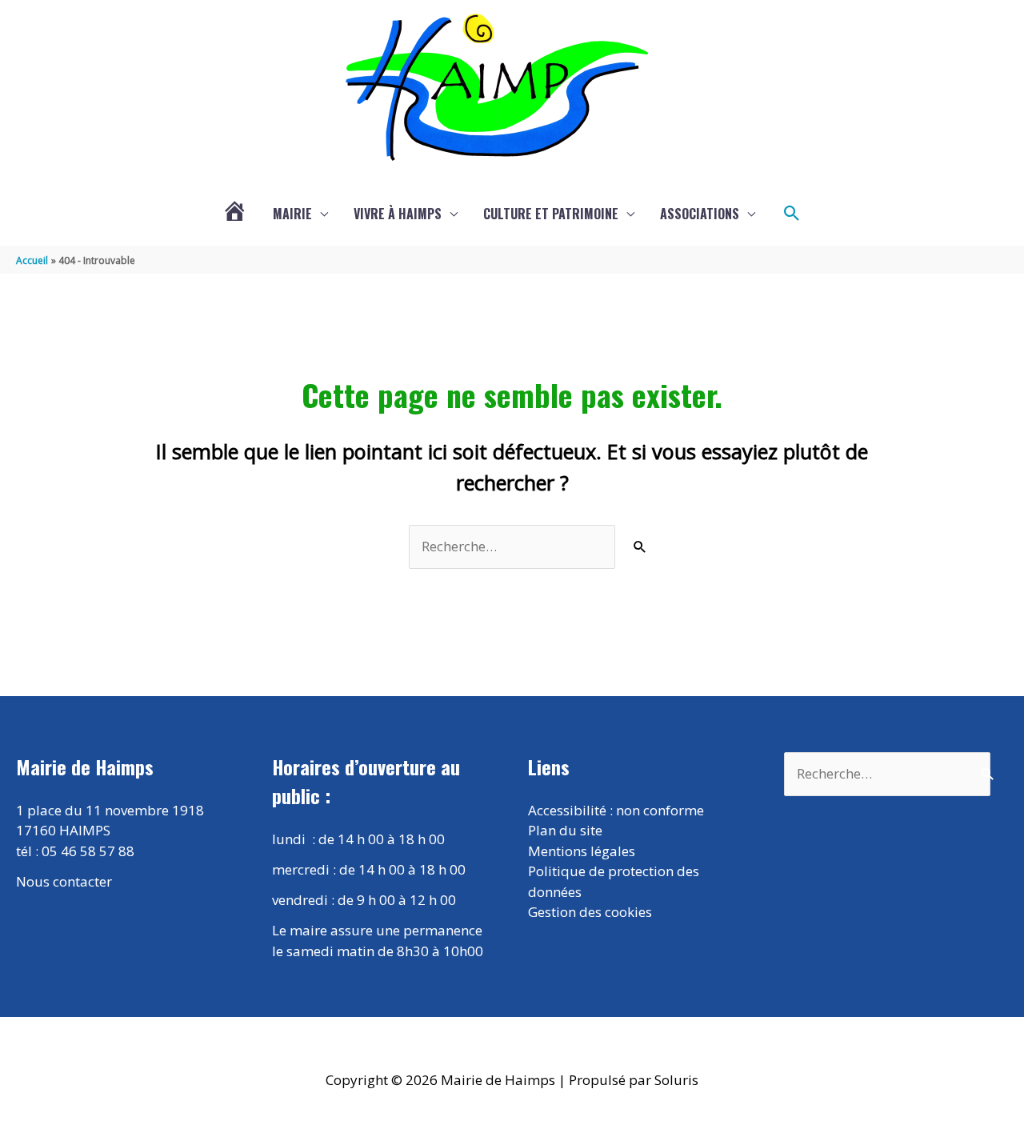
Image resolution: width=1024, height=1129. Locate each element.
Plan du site (565, 830)
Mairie (292, 213)
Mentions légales (581, 851)
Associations (699, 213)
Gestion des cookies (590, 912)
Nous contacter (64, 881)
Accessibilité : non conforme (616, 810)
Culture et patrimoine (550, 213)
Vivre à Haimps (398, 213)
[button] (792, 213)
